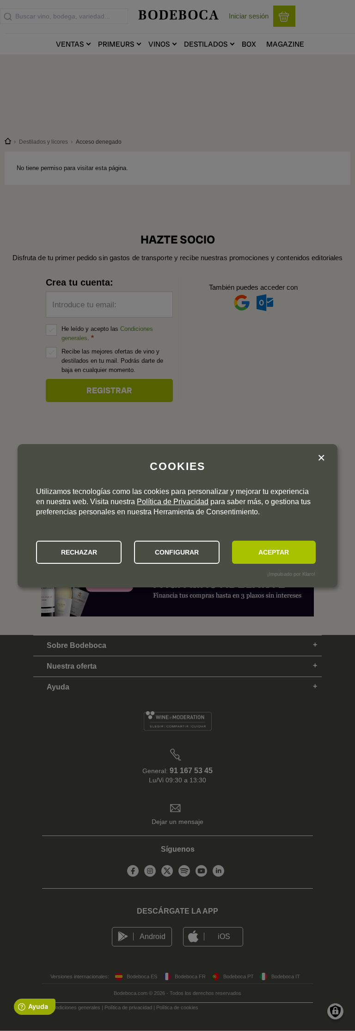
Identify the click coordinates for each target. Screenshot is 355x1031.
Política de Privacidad (172, 502)
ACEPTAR (273, 552)
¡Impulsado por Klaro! (291, 574)
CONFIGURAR (177, 552)
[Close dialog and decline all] (321, 459)
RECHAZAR (79, 552)
